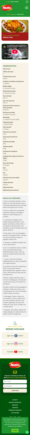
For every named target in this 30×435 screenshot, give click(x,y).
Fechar (15, 430)
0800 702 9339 (12, 1)
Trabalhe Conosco (15, 410)
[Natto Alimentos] (7, 8)
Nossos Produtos (15, 402)
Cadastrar (15, 390)
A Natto (15, 400)
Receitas (15, 405)
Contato (15, 407)
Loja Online (15, 413)
